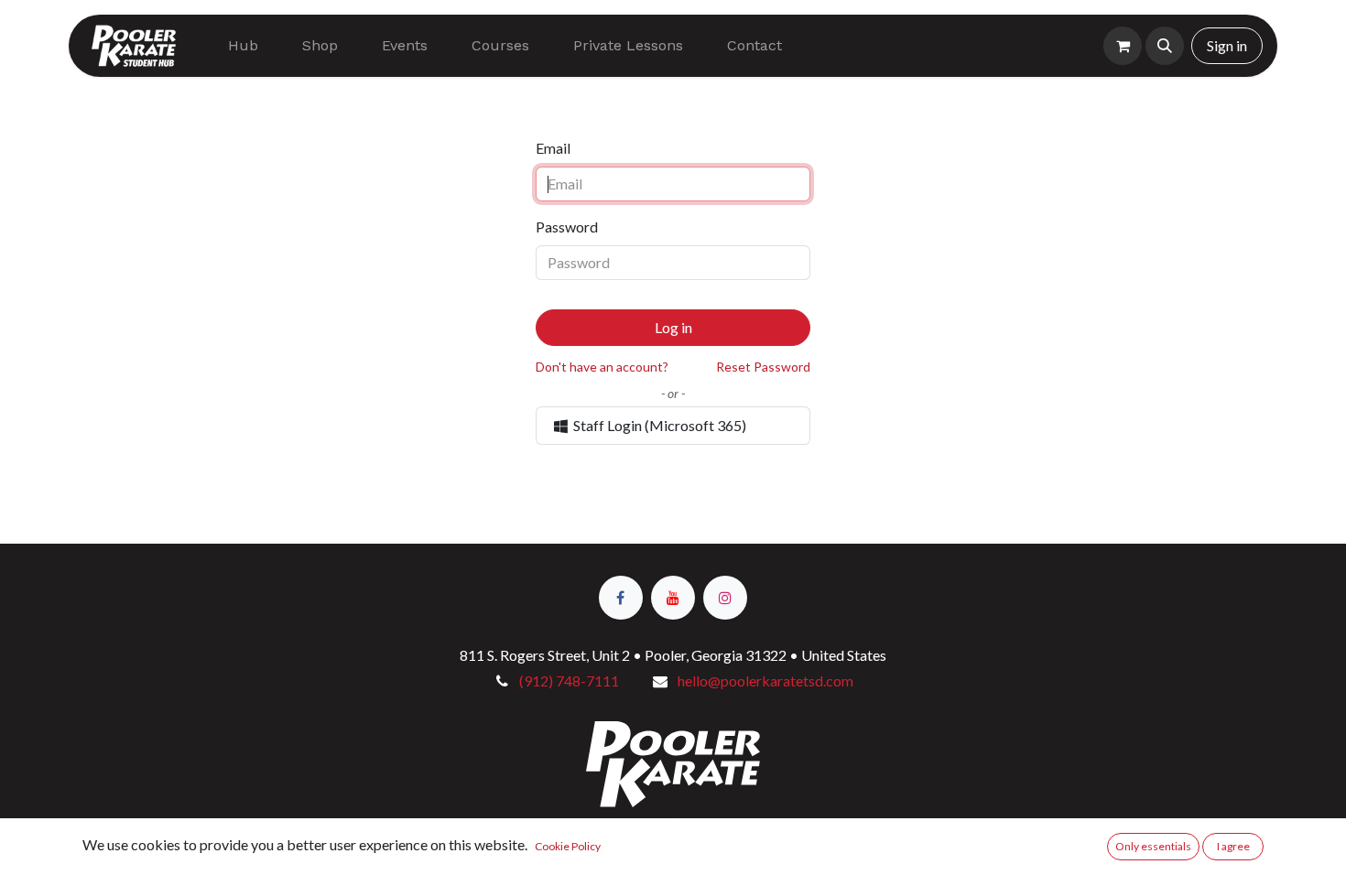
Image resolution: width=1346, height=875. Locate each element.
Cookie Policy (568, 846)
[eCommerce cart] (1122, 46)
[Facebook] (621, 598)
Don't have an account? (602, 366)
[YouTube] (673, 598)
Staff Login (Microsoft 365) (658, 425)
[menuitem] (243, 45)
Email (553, 148)
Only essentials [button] (1153, 846)
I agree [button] (1233, 846)
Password (567, 226)
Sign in (1227, 45)
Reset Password (763, 366)
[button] (1164, 46)
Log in (673, 327)
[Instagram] (725, 598)
